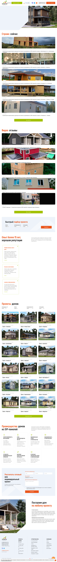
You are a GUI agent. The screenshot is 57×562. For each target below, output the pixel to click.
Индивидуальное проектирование (38, 517)
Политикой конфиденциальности (6, 560)
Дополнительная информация (31, 479)
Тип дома (25, 225)
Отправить (32, 491)
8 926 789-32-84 (5, 544)
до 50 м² (19, 542)
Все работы (28, 120)
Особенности (17, 225)
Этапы (32, 543)
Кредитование (49, 545)
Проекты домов (16, 2)
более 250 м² (20, 553)
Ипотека (48, 546)
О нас (47, 540)
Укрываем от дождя (34, 553)
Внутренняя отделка (34, 550)
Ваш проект (27, 476)
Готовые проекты (35, 509)
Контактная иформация (30, 471)
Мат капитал (49, 548)
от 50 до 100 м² (21, 544)
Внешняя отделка (34, 552)
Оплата (48, 542)
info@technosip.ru (5, 550)
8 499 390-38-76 (42, 2)
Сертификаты (49, 543)
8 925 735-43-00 (42, 3)
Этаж (6, 225)
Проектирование (34, 542)
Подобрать (46, 227)
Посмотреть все (28, 416)
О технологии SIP (34, 540)
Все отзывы (28, 212)
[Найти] (28, 2)
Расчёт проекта (51, 2)
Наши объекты (16, 23)
